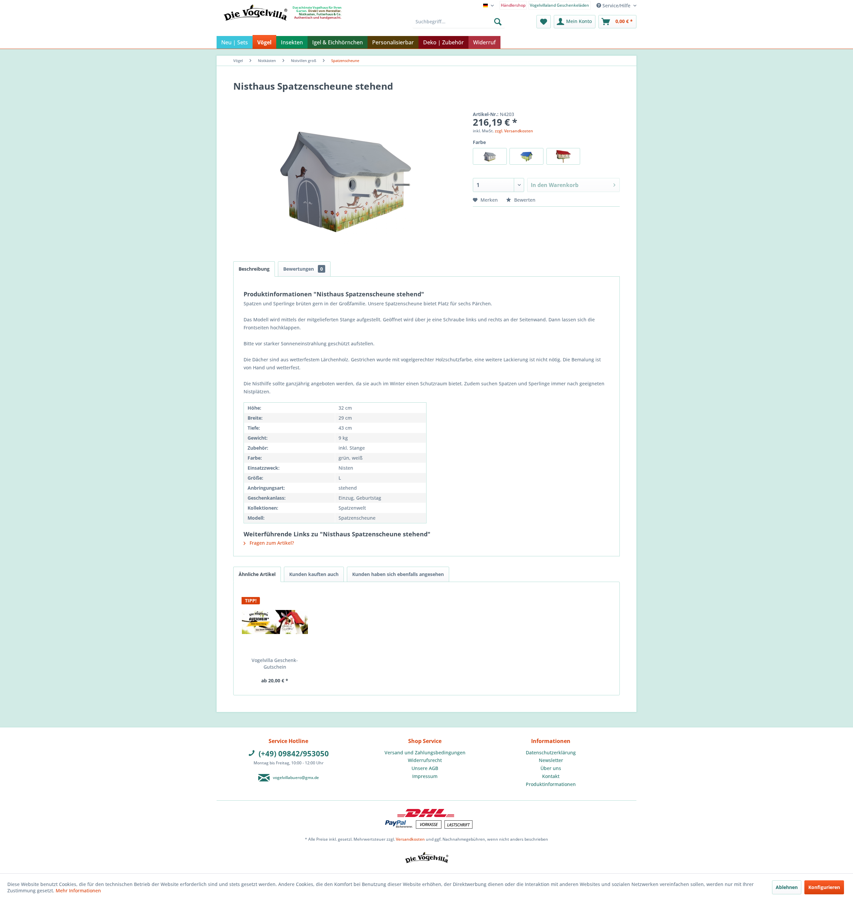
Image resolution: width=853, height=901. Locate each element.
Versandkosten (410, 839)
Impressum (424, 776)
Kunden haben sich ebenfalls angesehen (398, 574)
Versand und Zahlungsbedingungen (425, 752)
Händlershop (513, 5)
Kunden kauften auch (314, 574)
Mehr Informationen (78, 890)
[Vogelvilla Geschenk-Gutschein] (275, 622)
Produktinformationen (551, 784)
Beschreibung (254, 269)
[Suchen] (498, 21)
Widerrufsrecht (425, 760)
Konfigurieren (824, 887)
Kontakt (550, 776)
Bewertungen (303, 269)
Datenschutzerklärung (551, 752)
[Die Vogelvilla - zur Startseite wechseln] (255, 26)
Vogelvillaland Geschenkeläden (559, 5)
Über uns (550, 768)
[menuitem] (513, 5)
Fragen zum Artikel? (271, 543)
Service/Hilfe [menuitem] (616, 5)
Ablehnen (787, 887)
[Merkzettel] (543, 21)
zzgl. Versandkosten (514, 131)
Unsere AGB (425, 768)
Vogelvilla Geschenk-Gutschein (275, 663)
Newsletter (551, 760)
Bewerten (524, 200)
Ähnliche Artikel (257, 574)
